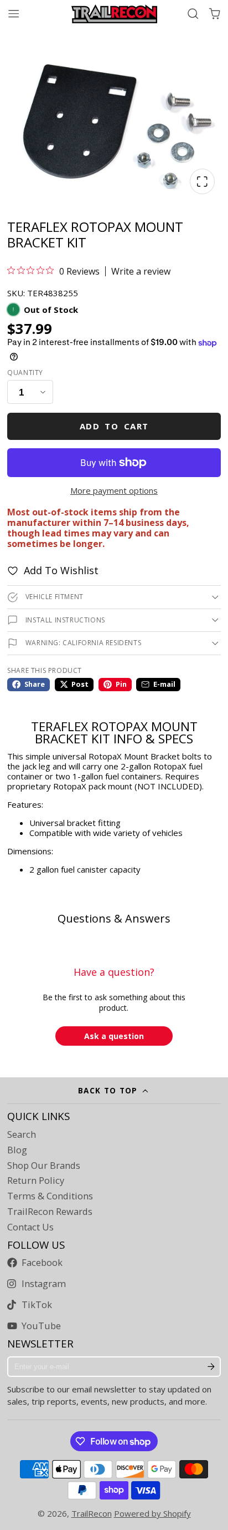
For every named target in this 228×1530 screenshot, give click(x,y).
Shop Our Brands (43, 1165)
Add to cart (114, 426)
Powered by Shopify (152, 1513)
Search (21, 1134)
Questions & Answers (114, 918)
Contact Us (30, 1227)
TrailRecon (91, 1513)
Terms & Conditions (50, 1196)
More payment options (114, 490)
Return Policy (35, 1180)
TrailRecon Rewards (49, 1211)
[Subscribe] (211, 1366)
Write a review (140, 271)
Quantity (25, 373)
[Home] (114, 13)
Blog (17, 1150)
